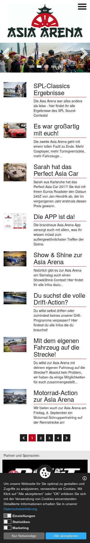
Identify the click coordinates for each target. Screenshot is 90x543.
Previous (5, 52)
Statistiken (21, 522)
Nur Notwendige (24, 536)
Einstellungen (23, 516)
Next (84, 52)
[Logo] (45, 20)
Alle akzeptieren (66, 536)
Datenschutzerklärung (20, 509)
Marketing (20, 528)
